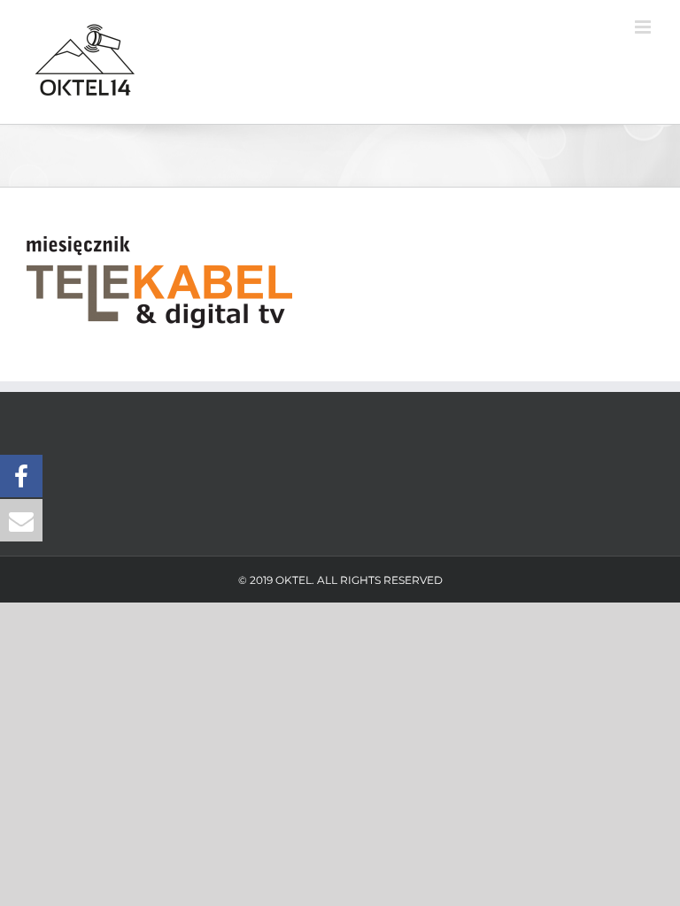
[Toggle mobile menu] (644, 27)
